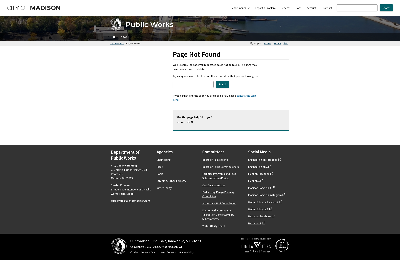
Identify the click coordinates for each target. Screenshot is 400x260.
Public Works (149, 24)
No (192, 122)
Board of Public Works (215, 159)
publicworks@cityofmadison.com (130, 201)
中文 (286, 43)
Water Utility (164, 188)
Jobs (298, 8)
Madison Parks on (261, 188)
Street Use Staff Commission (219, 203)
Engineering (164, 159)
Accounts (312, 8)
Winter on (261, 216)
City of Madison (117, 43)
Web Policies (168, 252)
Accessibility (186, 252)
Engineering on (264, 159)
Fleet (160, 167)
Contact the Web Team (143, 252)
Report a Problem (265, 8)
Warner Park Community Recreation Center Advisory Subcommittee (218, 215)
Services (285, 8)
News (124, 37)
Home (114, 37)
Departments (238, 8)
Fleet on (260, 174)
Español (267, 43)
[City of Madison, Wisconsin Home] (119, 246)
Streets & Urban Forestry (171, 181)
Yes (183, 122)
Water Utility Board (213, 226)
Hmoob (277, 43)
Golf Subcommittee (213, 185)
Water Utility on (265, 202)
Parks (160, 174)
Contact (327, 8)
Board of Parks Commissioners (220, 167)
